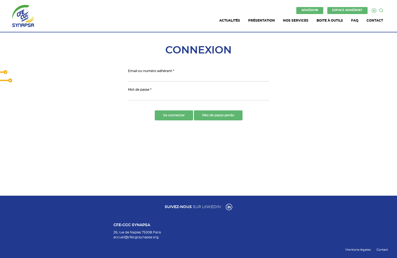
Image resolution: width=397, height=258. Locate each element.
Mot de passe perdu (218, 115)
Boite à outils (330, 20)
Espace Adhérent (347, 10)
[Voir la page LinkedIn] (229, 207)
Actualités (229, 20)
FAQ (354, 20)
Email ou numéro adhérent (150, 71)
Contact (374, 20)
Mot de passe (138, 89)
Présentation (261, 20)
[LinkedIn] (374, 10)
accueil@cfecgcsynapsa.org (136, 237)
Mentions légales (358, 249)
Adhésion (309, 10)
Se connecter (174, 115)
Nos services (295, 20)
